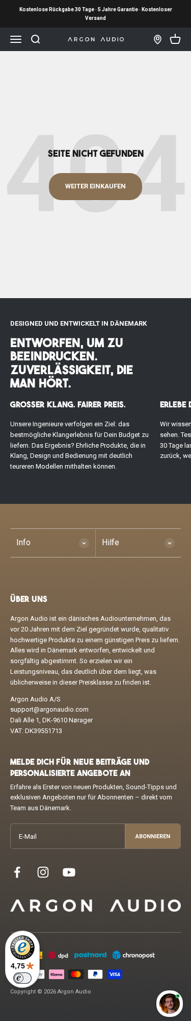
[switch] (22, 978)
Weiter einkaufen (95, 186)
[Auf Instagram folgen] (43, 872)
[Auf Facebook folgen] (17, 872)
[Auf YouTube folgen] (69, 872)
